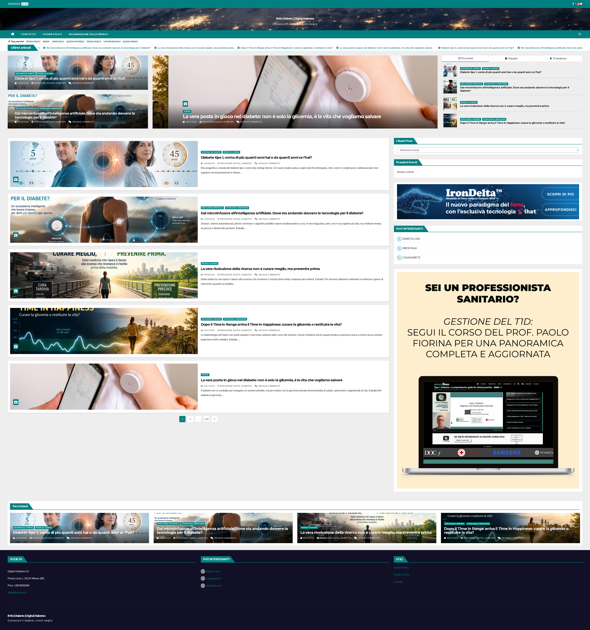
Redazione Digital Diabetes (50, 83)
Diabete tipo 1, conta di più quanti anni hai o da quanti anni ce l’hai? (70, 78)
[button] (580, 34)
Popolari (513, 58)
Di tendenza (559, 58)
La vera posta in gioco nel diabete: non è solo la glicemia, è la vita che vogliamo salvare (271, 380)
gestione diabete (130, 41)
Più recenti (467, 58)
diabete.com (212, 571)
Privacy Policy (401, 574)
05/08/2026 (209, 275)
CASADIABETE (411, 257)
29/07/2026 (209, 330)
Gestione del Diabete (25, 73)
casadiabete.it (213, 578)
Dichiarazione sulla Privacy (88, 34)
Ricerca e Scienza (45, 73)
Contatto (28, 34)
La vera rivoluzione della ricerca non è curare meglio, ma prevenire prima (504, 106)
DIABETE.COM (411, 239)
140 (206, 419)
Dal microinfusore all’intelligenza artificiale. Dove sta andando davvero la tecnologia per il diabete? (75, 115)
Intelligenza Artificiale (26, 108)
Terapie (205, 375)
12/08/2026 (23, 122)
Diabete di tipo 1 (33, 41)
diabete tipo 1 (58, 41)
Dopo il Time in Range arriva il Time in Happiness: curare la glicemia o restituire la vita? (512, 122)
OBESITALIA (409, 248)
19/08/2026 (23, 83)
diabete (46, 41)
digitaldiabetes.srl (17, 592)
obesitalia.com (214, 585)
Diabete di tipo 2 (94, 41)
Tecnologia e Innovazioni (51, 108)
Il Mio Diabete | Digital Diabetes (295, 18)
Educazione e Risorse (470, 119)
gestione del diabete (75, 41)
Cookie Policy (52, 34)
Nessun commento (83, 83)
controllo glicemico (112, 41)
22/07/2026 (209, 386)
